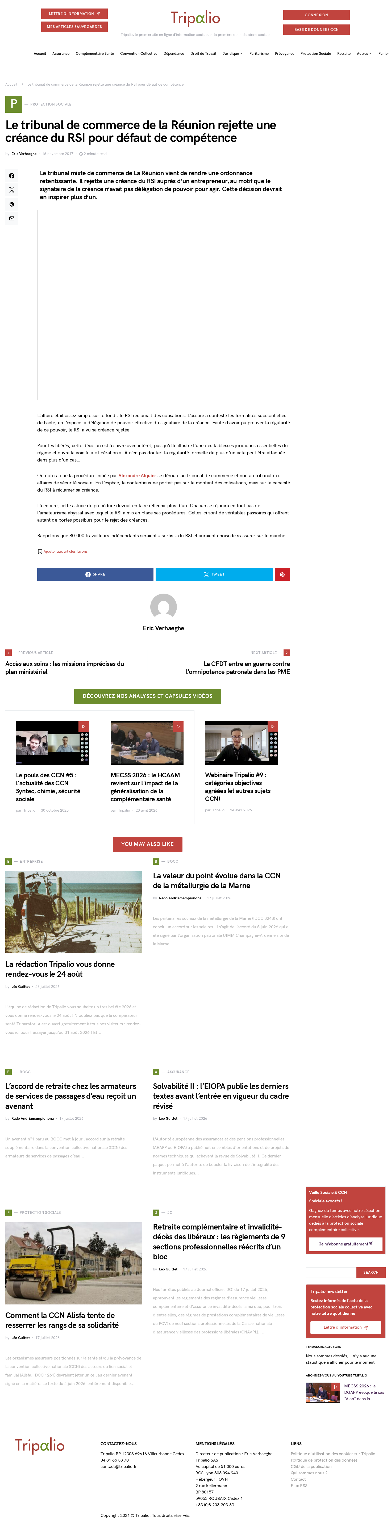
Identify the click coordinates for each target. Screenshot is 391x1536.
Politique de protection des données (324, 1460)
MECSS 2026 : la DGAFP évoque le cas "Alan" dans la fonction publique (364, 1393)
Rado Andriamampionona (180, 898)
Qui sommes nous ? (309, 1473)
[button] (62, 551)
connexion (316, 15)
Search (370, 1272)
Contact (298, 1479)
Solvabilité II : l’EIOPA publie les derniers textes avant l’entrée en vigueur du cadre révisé (221, 1096)
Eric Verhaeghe (23, 154)
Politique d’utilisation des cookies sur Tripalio (333, 1454)
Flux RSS (299, 1485)
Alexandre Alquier (137, 476)
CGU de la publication (311, 1466)
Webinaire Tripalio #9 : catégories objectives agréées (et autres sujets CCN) (238, 787)
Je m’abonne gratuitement (343, 1244)
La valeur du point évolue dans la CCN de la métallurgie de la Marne (217, 881)
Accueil (11, 84)
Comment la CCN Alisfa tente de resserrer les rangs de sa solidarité (62, 1321)
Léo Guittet (20, 986)
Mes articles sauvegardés (74, 26)
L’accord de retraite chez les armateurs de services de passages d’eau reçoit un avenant (70, 1096)
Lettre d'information (71, 13)
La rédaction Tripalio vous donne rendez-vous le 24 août (60, 969)
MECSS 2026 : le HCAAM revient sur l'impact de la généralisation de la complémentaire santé (145, 787)
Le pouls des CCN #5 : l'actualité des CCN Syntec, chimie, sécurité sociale (48, 787)
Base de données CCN (316, 29)
